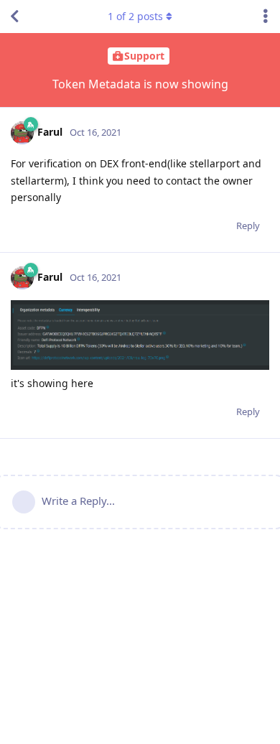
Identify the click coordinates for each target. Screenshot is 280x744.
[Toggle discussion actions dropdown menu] (265, 16)
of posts (135, 16)
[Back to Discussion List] (14, 16)
